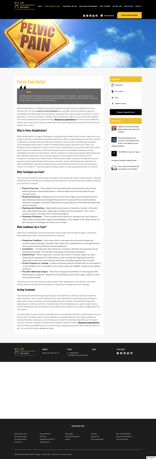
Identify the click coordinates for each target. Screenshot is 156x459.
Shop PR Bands (105, 6)
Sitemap (37, 454)
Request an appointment (65, 120)
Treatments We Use (70, 6)
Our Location (119, 91)
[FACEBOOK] (84, 16)
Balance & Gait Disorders (123, 436)
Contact (138, 6)
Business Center (67, 454)
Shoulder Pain (95, 436)
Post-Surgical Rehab (97, 439)
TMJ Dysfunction (45, 442)
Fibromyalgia (69, 434)
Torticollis (94, 434)
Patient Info (117, 6)
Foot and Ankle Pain (122, 439)
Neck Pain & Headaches (123, 434)
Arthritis (67, 439)
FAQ (116, 97)
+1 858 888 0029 (73, 353)
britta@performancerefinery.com (78, 355)
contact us (44, 328)
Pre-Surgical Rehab (20, 439)
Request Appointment (126, 112)
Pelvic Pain (43, 436)
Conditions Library (120, 103)
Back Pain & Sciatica (20, 434)
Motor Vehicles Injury (20, 436)
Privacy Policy (46, 454)
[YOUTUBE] (96, 16)
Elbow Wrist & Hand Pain (47, 439)
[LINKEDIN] (90, 16)
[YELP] (93, 16)
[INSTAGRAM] (87, 16)
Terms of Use (56, 454)
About (40, 6)
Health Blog (128, 6)
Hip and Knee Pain (45, 434)
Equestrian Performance (88, 6)
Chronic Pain (18, 442)
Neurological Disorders (72, 436)
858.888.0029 (109, 16)
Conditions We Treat (52, 6)
